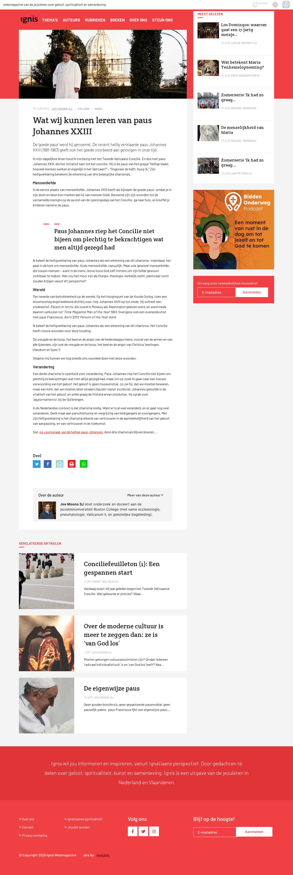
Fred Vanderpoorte (245, 75)
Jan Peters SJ (241, 173)
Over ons (138, 20)
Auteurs (71, 20)
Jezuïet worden (78, 827)
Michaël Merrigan (243, 108)
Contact (27, 827)
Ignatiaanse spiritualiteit (85, 819)
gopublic (103, 855)
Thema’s (50, 20)
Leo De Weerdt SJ (244, 43)
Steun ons (162, 20)
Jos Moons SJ (62, 108)
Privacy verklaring (34, 835)
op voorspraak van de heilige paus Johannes (71, 432)
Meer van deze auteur (144, 495)
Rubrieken (95, 20)
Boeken (117, 20)
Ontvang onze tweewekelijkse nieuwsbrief (228, 283)
